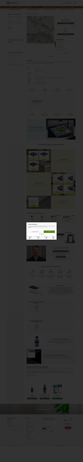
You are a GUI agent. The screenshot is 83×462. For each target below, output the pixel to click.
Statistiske (53, 236)
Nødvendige (30, 236)
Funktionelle (46, 236)
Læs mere (29, 227)
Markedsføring (38, 236)
